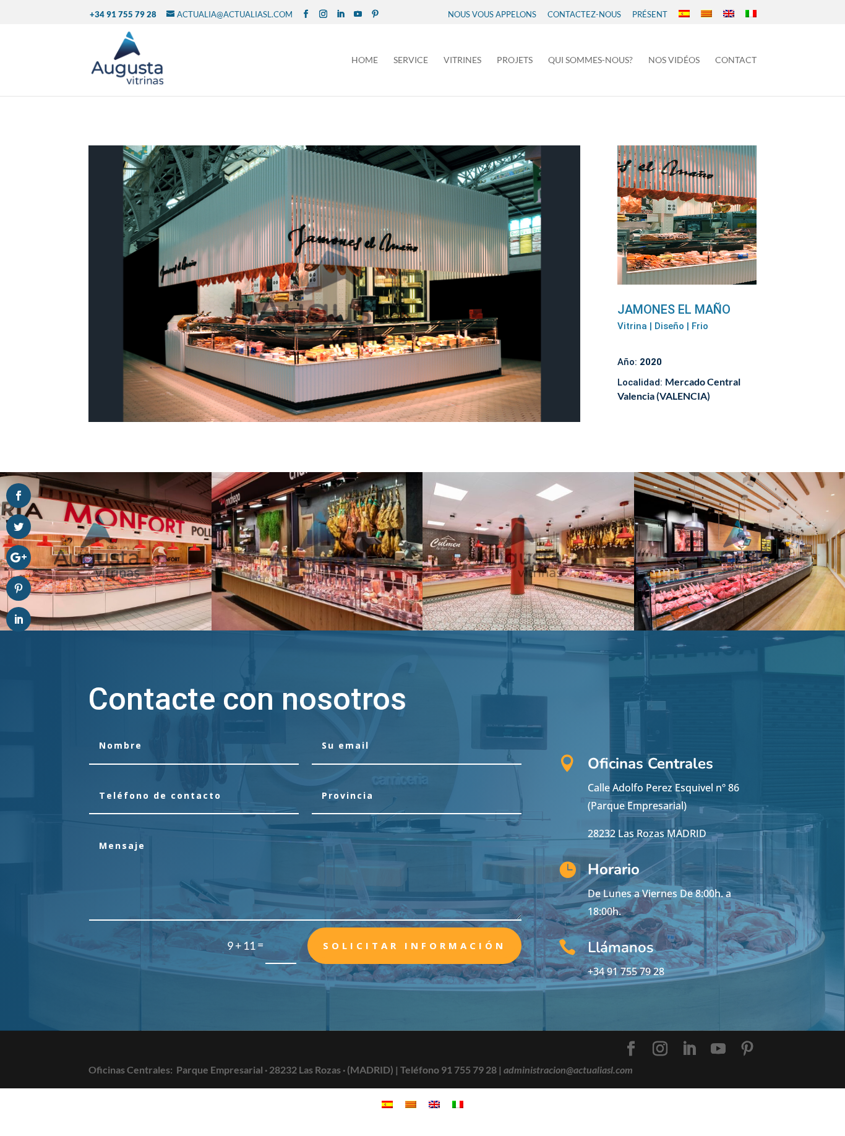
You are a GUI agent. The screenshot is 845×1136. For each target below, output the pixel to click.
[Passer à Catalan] (706, 14)
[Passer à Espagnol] (684, 14)
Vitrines (462, 60)
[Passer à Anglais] (728, 14)
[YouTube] (358, 14)
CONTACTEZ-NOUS (584, 14)
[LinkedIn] (341, 14)
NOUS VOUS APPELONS (492, 14)
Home (364, 60)
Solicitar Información (414, 945)
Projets (515, 60)
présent (649, 14)
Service (410, 60)
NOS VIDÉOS (674, 60)
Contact (736, 60)
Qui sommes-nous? (590, 60)
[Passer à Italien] (751, 14)
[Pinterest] (375, 14)
